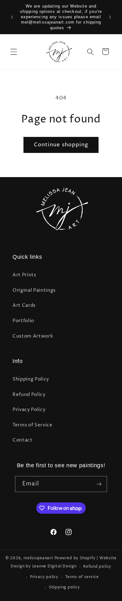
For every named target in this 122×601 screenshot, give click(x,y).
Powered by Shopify (75, 558)
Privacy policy (44, 577)
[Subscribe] (98, 484)
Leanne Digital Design (54, 566)
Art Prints (24, 275)
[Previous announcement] (12, 17)
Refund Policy (29, 394)
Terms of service (82, 577)
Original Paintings (34, 290)
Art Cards (24, 305)
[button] (13, 51)
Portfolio (23, 320)
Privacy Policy (29, 409)
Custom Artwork (33, 336)
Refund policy (97, 566)
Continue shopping (61, 144)
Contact (23, 440)
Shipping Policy (31, 379)
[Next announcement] (110, 17)
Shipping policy (64, 587)
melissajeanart (38, 558)
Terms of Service (33, 425)
